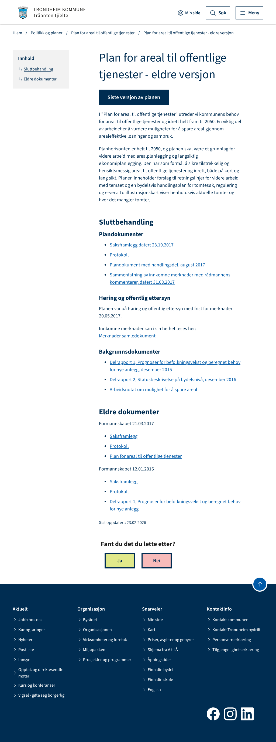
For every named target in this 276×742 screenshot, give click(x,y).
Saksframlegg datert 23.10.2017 (142, 245)
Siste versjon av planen (134, 97)
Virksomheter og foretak (105, 640)
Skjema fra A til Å (163, 650)
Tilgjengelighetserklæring (235, 650)
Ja (119, 560)
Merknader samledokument (127, 336)
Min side (192, 13)
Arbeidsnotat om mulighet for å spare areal (153, 389)
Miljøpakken (94, 650)
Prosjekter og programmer (107, 660)
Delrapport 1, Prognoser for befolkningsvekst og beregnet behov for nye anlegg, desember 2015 (175, 366)
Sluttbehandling (38, 69)
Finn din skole (160, 680)
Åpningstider (159, 660)
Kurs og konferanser (36, 685)
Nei (156, 560)
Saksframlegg (123, 436)
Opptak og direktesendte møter (40, 673)
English (154, 690)
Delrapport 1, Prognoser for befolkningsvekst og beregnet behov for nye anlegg (175, 505)
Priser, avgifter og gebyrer (171, 640)
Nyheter (25, 640)
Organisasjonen (97, 630)
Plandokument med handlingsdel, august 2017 (157, 265)
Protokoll (119, 255)
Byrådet (90, 620)
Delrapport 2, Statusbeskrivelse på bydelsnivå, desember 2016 (173, 379)
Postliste (26, 650)
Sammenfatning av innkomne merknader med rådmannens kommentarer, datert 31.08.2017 (170, 279)
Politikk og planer (47, 33)
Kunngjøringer (31, 630)
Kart (151, 630)
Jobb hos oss (30, 620)
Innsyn (24, 660)
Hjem (17, 33)
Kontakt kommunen (230, 620)
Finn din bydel (160, 670)
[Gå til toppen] (259, 584)
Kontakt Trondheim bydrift (236, 630)
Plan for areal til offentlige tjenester (103, 33)
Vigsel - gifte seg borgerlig (41, 695)
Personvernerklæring (231, 640)
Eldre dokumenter (40, 79)
